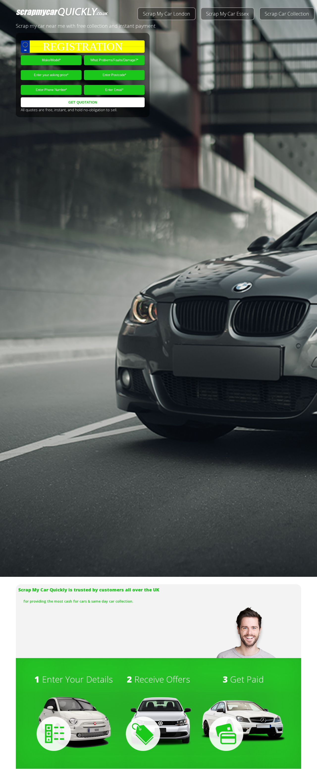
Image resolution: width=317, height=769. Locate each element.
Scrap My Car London (166, 13)
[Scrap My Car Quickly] (62, 16)
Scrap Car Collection (287, 13)
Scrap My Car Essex (227, 13)
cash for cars (75, 601)
